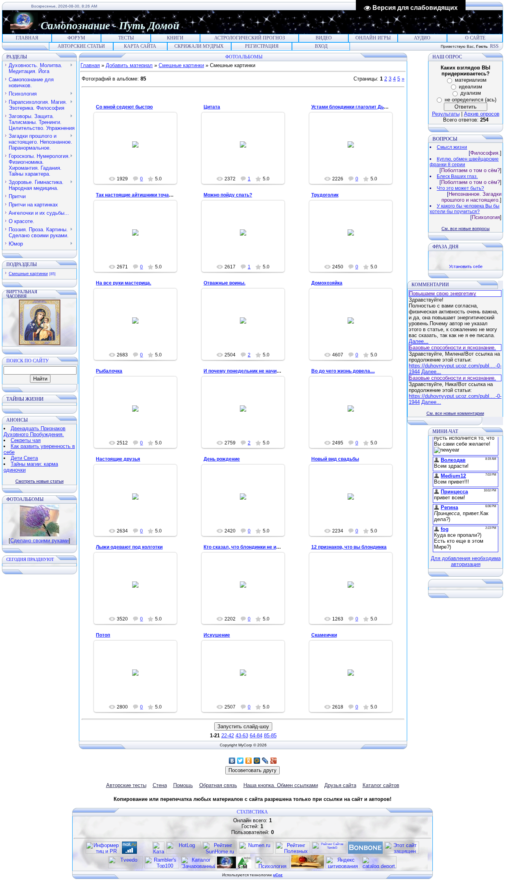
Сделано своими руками (39, 541)
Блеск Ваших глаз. (457, 176)
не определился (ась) (470, 100)
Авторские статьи (81, 46)
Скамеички (324, 635)
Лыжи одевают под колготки (129, 547)
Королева (246, 151)
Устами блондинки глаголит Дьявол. (354, 107)
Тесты (126, 38)
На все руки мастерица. (123, 283)
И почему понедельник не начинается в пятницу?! (262, 371)
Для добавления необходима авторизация (466, 561)
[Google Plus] (273, 760)
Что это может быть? (460, 188)
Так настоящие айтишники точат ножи (140, 195)
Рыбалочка (109, 371)
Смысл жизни (452, 147)
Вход (321, 46)
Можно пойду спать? (228, 195)
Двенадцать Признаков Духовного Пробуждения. (34, 431)
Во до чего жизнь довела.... (343, 371)
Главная (27, 38)
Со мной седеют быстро (124, 107)
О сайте (475, 38)
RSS (494, 46)
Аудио (422, 38)
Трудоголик (325, 195)
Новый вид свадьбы (335, 459)
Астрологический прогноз (249, 38)
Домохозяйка (326, 283)
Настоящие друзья (118, 459)
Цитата (212, 107)
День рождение (222, 459)
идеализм (470, 87)
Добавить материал (129, 65)
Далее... (418, 341)
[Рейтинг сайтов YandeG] (329, 853)
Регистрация (262, 46)
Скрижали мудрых (199, 46)
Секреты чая (26, 440)
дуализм (470, 93)
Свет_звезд (139, 239)
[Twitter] (240, 760)
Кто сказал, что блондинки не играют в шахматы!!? (263, 547)
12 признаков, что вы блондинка (349, 547)
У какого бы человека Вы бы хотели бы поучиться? (464, 208)
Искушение (217, 635)
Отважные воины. (224, 283)
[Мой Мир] (257, 760)
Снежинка (246, 239)
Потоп (103, 635)
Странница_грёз (139, 151)
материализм (470, 80)
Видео (324, 38)
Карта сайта (140, 46)
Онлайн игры (373, 38)
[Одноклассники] (249, 760)
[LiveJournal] (265, 760)
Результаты (446, 114)
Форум (76, 38)
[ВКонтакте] (232, 760)
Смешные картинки (28, 273)
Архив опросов (481, 114)
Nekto (354, 151)
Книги (175, 38)
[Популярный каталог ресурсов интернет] (365, 852)
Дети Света (24, 458)
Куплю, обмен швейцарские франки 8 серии (464, 161)
